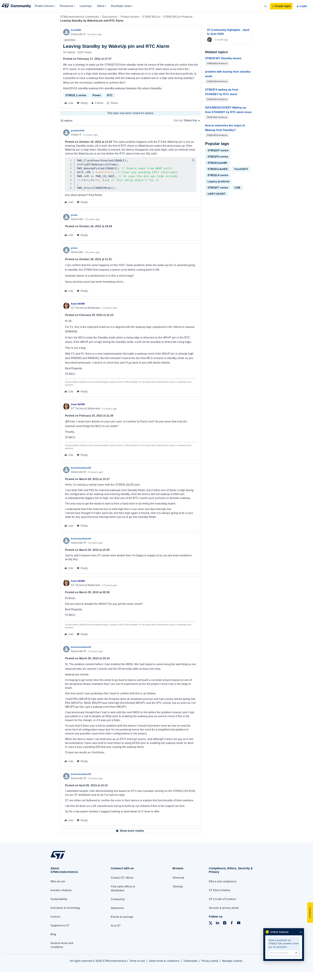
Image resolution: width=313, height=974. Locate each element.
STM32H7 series (218, 150)
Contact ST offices (122, 877)
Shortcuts (178, 877)
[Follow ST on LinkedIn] (217, 923)
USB (237, 187)
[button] (281, 6)
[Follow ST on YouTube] (239, 923)
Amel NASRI (78, 303)
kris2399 (76, 30)
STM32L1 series (76, 95)
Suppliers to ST (60, 925)
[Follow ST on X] (210, 923)
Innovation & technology (65, 907)
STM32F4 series (218, 156)
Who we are (58, 881)
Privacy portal (209, 960)
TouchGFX (241, 169)
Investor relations (61, 890)
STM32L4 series (218, 175)
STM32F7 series (218, 187)
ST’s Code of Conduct (222, 899)
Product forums (130, 16)
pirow (74, 215)
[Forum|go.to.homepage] (16, 6)
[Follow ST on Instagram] (225, 923)
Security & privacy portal (224, 907)
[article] (130, 167)
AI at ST (116, 925)
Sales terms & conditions (164, 960)
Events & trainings (122, 916)
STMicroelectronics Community (79, 16)
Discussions (109, 16)
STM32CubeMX (217, 162)
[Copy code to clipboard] (193, 160)
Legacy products (219, 181)
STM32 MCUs (151, 16)
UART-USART (217, 193)
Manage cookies (232, 960)
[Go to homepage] (75, 858)
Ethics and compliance (223, 881)
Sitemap (178, 886)
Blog (53, 934)
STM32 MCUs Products (177, 16)
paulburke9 (77, 130)
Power (97, 95)
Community (118, 899)
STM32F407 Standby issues (223, 58)
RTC (110, 95)
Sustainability (59, 899)
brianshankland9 (81, 467)
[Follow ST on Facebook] (232, 923)
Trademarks (190, 960)
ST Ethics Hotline (219, 890)
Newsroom (117, 908)
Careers (55, 916)
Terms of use (137, 960)
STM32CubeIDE (218, 169)
